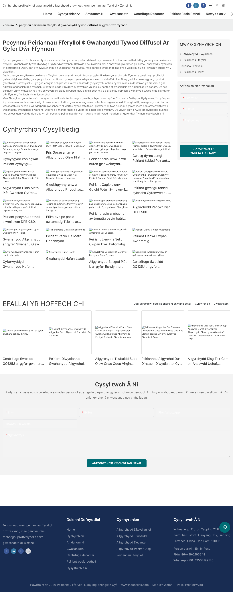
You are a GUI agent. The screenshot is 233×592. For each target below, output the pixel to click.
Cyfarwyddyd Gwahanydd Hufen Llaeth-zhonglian (17, 264)
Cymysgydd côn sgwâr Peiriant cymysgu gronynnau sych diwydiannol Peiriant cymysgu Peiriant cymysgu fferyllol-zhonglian (20, 161)
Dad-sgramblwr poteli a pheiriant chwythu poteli (162, 303)
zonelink (8, 25)
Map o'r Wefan (161, 585)
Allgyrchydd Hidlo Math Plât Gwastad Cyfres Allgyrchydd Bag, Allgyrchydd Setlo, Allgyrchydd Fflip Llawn (21, 190)
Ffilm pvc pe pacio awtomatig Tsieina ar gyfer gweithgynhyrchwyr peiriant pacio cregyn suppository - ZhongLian (65, 219)
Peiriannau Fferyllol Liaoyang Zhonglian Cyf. (86, 585)
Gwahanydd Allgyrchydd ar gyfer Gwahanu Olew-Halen (22, 242)
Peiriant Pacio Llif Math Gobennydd (63, 238)
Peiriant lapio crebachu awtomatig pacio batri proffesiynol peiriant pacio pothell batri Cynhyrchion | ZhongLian (108, 216)
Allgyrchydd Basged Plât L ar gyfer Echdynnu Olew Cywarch (108, 264)
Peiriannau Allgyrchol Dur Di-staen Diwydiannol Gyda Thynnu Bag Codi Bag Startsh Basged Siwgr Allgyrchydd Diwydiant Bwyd (162, 361)
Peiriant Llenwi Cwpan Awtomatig (150, 238)
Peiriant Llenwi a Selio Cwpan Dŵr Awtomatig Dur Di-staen (107, 242)
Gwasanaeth (221, 303)
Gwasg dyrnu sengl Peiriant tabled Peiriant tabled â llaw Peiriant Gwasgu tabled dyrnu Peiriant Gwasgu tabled (150, 158)
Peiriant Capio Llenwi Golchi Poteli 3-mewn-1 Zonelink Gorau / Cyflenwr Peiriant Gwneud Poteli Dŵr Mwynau (107, 187)
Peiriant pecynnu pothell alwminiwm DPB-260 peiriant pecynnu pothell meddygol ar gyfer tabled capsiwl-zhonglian (22, 219)
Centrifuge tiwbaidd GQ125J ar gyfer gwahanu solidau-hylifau (151, 264)
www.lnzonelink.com (134, 585)
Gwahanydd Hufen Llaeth (65, 258)
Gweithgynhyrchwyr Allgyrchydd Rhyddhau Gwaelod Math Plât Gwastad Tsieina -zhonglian (63, 187)
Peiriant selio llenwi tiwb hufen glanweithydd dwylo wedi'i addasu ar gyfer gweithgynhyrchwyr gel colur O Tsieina (107, 161)
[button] (232, 14)
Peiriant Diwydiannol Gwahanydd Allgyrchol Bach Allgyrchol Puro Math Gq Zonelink (69, 361)
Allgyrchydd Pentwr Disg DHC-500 (152, 209)
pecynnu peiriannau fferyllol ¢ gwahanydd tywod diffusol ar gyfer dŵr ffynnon (73, 25)
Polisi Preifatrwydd (189, 585)
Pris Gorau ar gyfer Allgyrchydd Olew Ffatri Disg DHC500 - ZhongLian (64, 155)
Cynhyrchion (202, 303)
